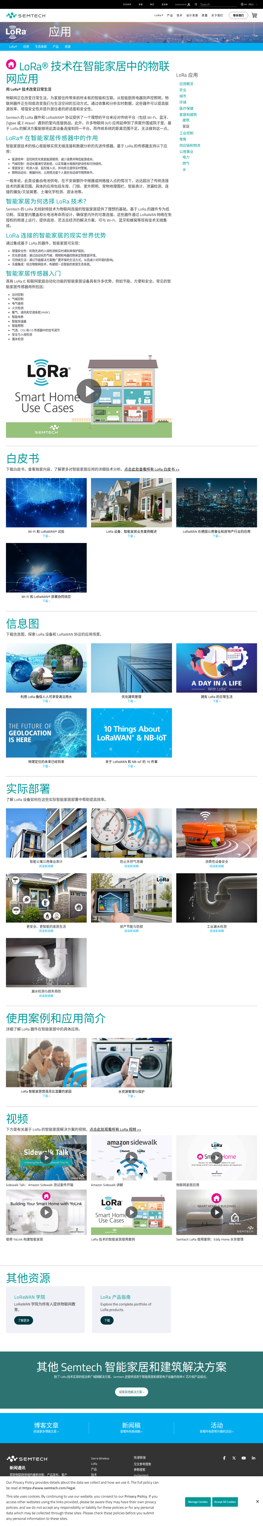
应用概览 (186, 83)
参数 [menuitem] (141, 4)
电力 (185, 157)
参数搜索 (139, 1469)
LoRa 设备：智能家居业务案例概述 (131, 533)
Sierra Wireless (100, 1458)
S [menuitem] (181, 4)
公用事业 (186, 151)
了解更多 (23, 1320)
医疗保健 (186, 108)
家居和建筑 (188, 114)
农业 (182, 90)
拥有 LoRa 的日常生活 (217, 699)
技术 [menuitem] (180, 15)
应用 (26, 46)
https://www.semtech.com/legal (48, 1488)
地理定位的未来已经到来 (46, 764)
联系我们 (238, 15)
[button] (257, 1501)
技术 (94, 1475)
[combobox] (218, 4)
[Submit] (195, 4)
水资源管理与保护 (131, 1093)
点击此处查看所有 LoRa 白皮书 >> (152, 469)
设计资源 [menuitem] (192, 15)
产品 (56, 46)
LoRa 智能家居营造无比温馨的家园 (46, 1093)
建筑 (185, 120)
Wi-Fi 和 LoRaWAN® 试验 (46, 533)
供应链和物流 (189, 145)
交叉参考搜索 (142, 1464)
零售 (182, 139)
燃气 (185, 163)
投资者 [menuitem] (165, 4)
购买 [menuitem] (152, 4)
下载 (107, 1320)
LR (94, 1463)
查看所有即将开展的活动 (215, 1431)
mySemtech (141, 1475)
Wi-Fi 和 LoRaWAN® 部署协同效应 (46, 599)
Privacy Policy (136, 1496)
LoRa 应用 (187, 75)
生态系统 (41, 46)
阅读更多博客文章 (45, 1431)
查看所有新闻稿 (130, 1431)
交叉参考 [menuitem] (127, 4)
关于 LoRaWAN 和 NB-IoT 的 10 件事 (131, 764)
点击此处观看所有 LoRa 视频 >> (115, 1129)
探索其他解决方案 (130, 1392)
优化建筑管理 (131, 699)
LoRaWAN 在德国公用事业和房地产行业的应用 (216, 533)
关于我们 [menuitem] (217, 15)
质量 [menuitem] (205, 15)
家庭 (185, 126)
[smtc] (26, 15)
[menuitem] (188, 4)
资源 (67, 46)
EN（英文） (250, 4)
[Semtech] (31, 1462)
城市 (182, 96)
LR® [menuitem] (159, 15)
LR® (13, 46)
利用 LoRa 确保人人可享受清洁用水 (46, 699)
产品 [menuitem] (170, 15)
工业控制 (186, 133)
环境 (182, 102)
